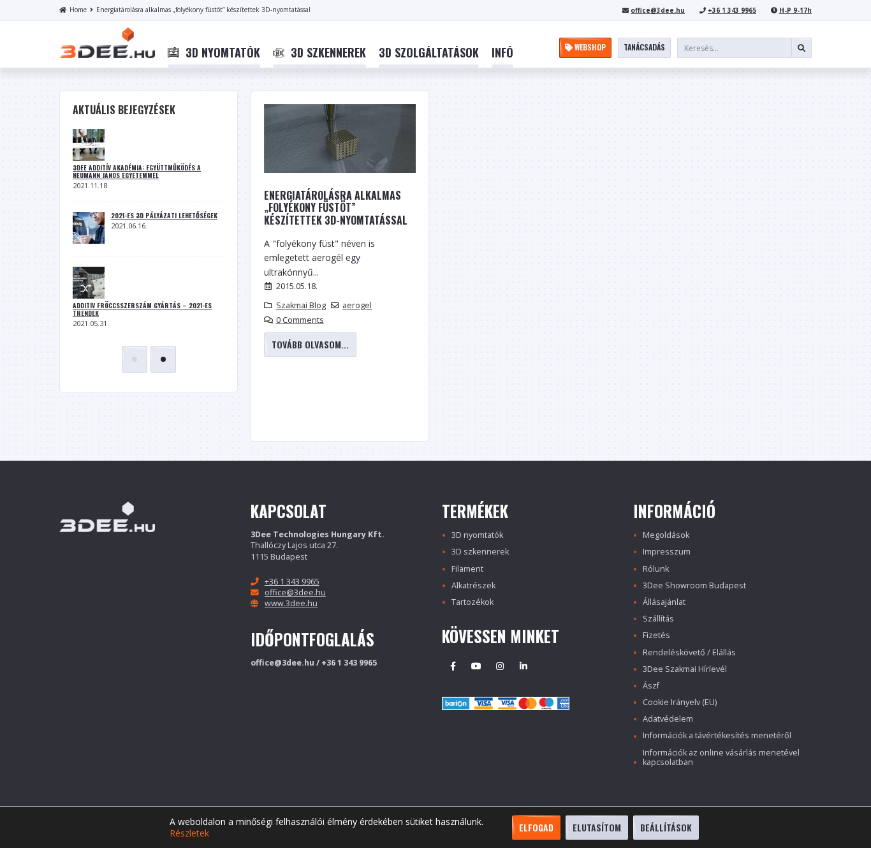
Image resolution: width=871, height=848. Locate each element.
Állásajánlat (664, 602)
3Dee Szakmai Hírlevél (685, 669)
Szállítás (658, 618)
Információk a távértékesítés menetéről (717, 735)
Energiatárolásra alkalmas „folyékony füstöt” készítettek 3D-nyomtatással (203, 9)
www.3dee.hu (291, 603)
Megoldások (666, 535)
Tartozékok (472, 602)
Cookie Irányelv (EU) (680, 702)
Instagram (499, 666)
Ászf (651, 685)
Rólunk (656, 569)
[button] (134, 359)
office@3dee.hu (658, 10)
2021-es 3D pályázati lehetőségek (164, 215)
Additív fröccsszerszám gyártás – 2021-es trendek (142, 309)
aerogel (357, 305)
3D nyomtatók (477, 535)
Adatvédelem (668, 719)
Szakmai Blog (301, 305)
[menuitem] (214, 53)
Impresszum (667, 551)
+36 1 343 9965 (732, 10)
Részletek (189, 833)
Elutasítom (597, 827)
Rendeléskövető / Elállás (689, 652)
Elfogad (536, 827)
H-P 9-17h (795, 10)
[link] (214, 53)
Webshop (589, 46)
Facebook (452, 666)
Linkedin (523, 666)
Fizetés (656, 635)
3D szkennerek (480, 551)
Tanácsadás (644, 46)
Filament (467, 569)
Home (78, 9)
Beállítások (666, 827)
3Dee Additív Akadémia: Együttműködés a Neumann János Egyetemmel (137, 171)
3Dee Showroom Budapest (694, 585)
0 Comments (300, 320)
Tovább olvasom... (310, 344)
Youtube (476, 666)
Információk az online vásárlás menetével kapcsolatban (721, 757)
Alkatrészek (473, 585)
